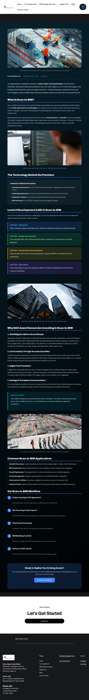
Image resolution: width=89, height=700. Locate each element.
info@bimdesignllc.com (67, 656)
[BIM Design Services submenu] (56, 4)
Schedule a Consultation (44, 580)
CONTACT (83, 6)
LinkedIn (83, 661)
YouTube (83, 664)
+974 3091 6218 (64, 661)
